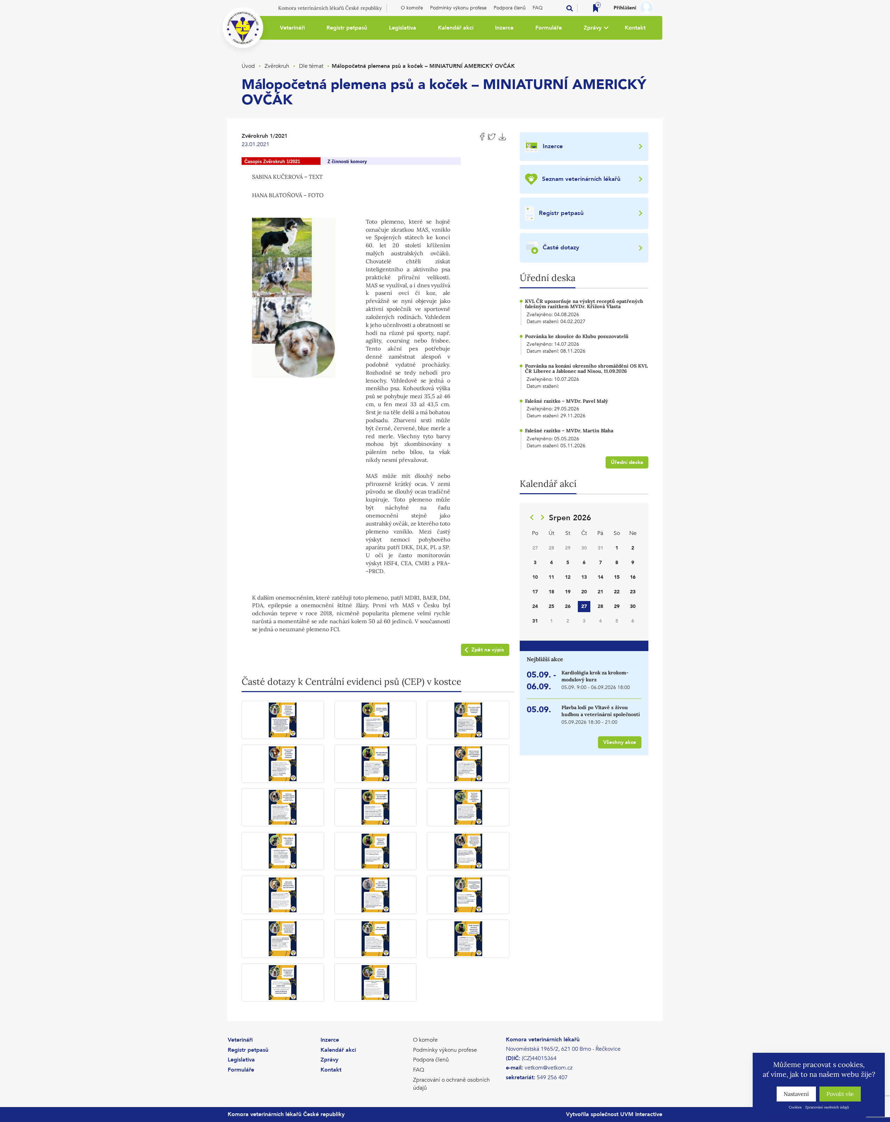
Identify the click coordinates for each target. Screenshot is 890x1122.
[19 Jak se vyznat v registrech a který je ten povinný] (283, 982)
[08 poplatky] (375, 807)
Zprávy (592, 28)
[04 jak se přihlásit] (283, 764)
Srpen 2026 (570, 518)
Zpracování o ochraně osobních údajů (451, 1084)
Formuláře (548, 28)
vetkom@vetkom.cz (549, 1068)
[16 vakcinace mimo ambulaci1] (283, 939)
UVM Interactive (641, 1114)
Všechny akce (619, 742)
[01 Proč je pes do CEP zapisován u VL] (283, 720)
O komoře (412, 8)
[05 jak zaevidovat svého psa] (375, 764)
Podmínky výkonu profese (458, 8)
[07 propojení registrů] (283, 807)
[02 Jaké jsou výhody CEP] (375, 720)
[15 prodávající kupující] (468, 895)
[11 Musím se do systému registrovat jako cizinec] (375, 851)
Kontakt (635, 28)
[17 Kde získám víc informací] (375, 939)
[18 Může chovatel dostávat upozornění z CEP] (468, 939)
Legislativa (402, 28)
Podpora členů (510, 8)
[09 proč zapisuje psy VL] (468, 807)
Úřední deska (627, 462)
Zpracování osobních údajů (827, 1107)
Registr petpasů (346, 28)
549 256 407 (552, 1077)
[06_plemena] (293, 297)
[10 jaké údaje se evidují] (283, 851)
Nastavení (796, 1093)
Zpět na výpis (487, 649)
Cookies (795, 1107)
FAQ (538, 8)
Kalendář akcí (456, 28)
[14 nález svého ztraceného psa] (375, 895)
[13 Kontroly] (283, 895)
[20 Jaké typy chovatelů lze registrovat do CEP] (375, 982)
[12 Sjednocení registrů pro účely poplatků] (468, 851)
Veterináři (292, 28)
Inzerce (504, 28)
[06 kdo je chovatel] (468, 764)
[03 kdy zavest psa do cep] (468, 720)
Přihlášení (625, 8)
